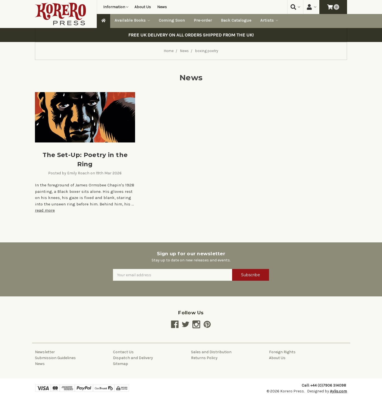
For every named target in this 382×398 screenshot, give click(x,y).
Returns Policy (204, 357)
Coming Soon (172, 20)
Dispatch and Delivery (133, 357)
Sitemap (120, 363)
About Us (143, 6)
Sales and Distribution (211, 352)
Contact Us (123, 352)
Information (114, 6)
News (162, 6)
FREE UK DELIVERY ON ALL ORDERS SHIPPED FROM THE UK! (191, 35)
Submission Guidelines (55, 357)
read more (45, 210)
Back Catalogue (236, 20)
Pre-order (203, 20)
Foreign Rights (282, 352)
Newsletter (45, 352)
